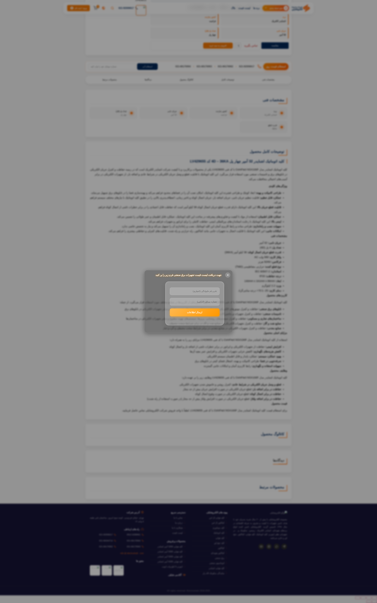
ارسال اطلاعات (194, 312)
